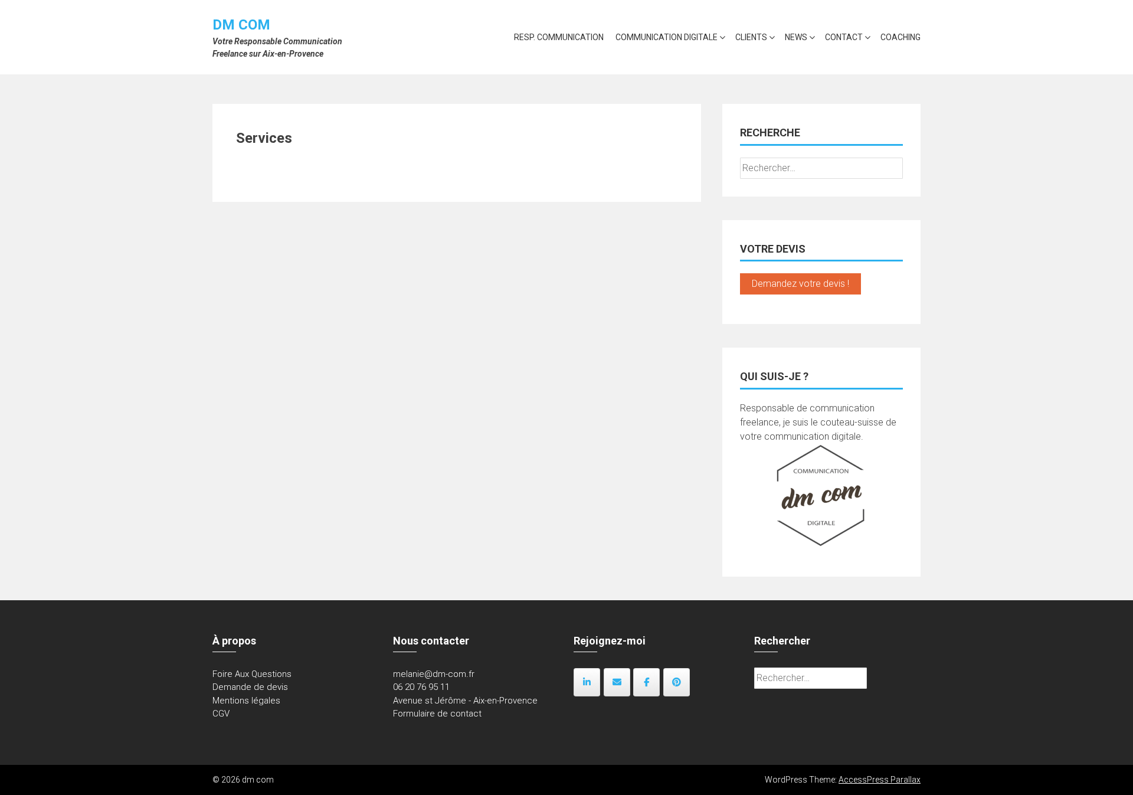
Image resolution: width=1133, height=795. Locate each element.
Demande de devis (250, 687)
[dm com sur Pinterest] (676, 682)
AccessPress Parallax (880, 779)
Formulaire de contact (437, 713)
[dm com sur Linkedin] (587, 682)
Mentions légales (246, 700)
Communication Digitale (666, 37)
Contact (844, 37)
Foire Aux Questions (252, 674)
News (796, 37)
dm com (241, 25)
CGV (221, 713)
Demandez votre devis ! (800, 283)
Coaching (900, 37)
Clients (751, 37)
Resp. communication (559, 37)
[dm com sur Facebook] (646, 682)
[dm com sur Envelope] (617, 682)
